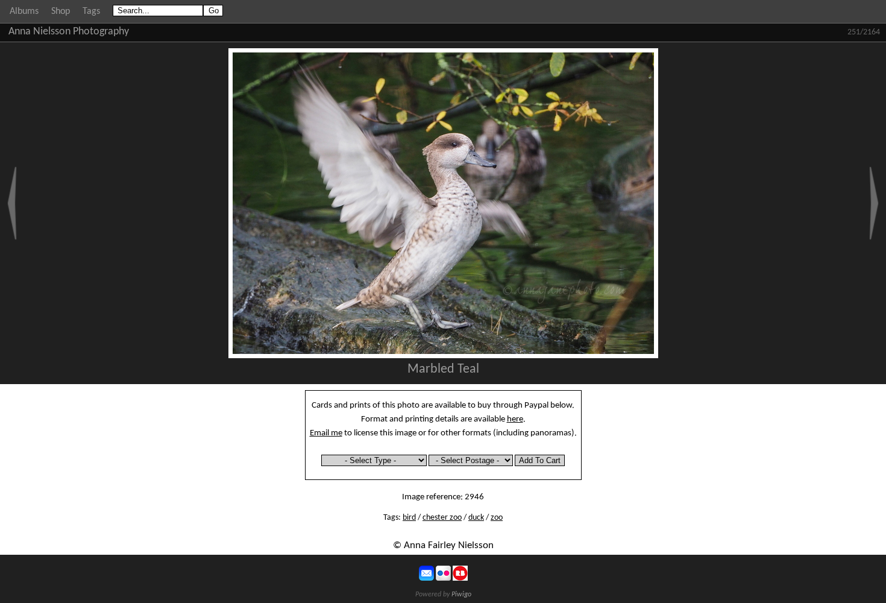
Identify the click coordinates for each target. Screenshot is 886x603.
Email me (326, 433)
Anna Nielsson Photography (68, 31)
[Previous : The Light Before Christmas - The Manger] (12, 203)
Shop (60, 11)
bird (409, 517)
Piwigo (461, 594)
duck (476, 517)
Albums (24, 11)
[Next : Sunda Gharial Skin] (874, 203)
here (515, 419)
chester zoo (442, 517)
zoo (497, 517)
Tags (91, 11)
